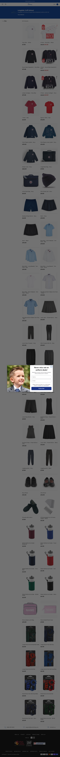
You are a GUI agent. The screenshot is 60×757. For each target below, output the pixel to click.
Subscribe (41, 388)
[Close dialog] (51, 367)
